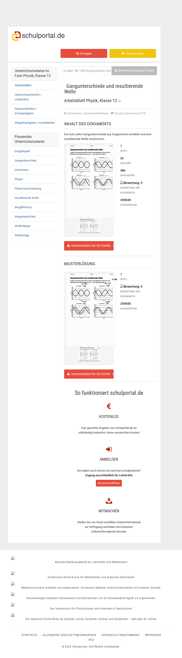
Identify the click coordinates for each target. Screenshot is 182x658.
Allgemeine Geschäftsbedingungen (69, 635)
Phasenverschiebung (28, 188)
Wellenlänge (22, 226)
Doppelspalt (22, 151)
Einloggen (85, 53)
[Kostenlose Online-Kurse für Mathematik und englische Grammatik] (91, 573)
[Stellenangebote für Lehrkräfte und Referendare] (91, 558)
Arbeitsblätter (23, 85)
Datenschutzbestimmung (121, 635)
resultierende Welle (27, 198)
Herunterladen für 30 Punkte (92, 245)
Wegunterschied (25, 216)
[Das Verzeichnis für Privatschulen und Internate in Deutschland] (91, 604)
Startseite (29, 635)
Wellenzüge (22, 235)
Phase (19, 179)
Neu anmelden (134, 53)
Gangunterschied (25, 160)
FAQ (91, 639)
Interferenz (21, 170)
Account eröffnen (109, 483)
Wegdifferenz (23, 207)
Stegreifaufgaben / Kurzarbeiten (35, 122)
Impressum (153, 635)
